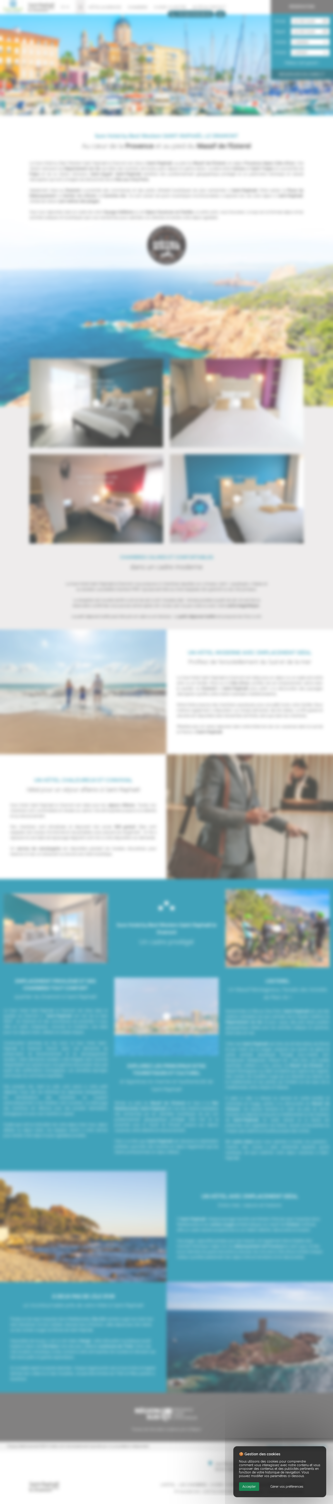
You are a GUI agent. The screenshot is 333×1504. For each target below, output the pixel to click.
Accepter (249, 1486)
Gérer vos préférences (286, 1486)
